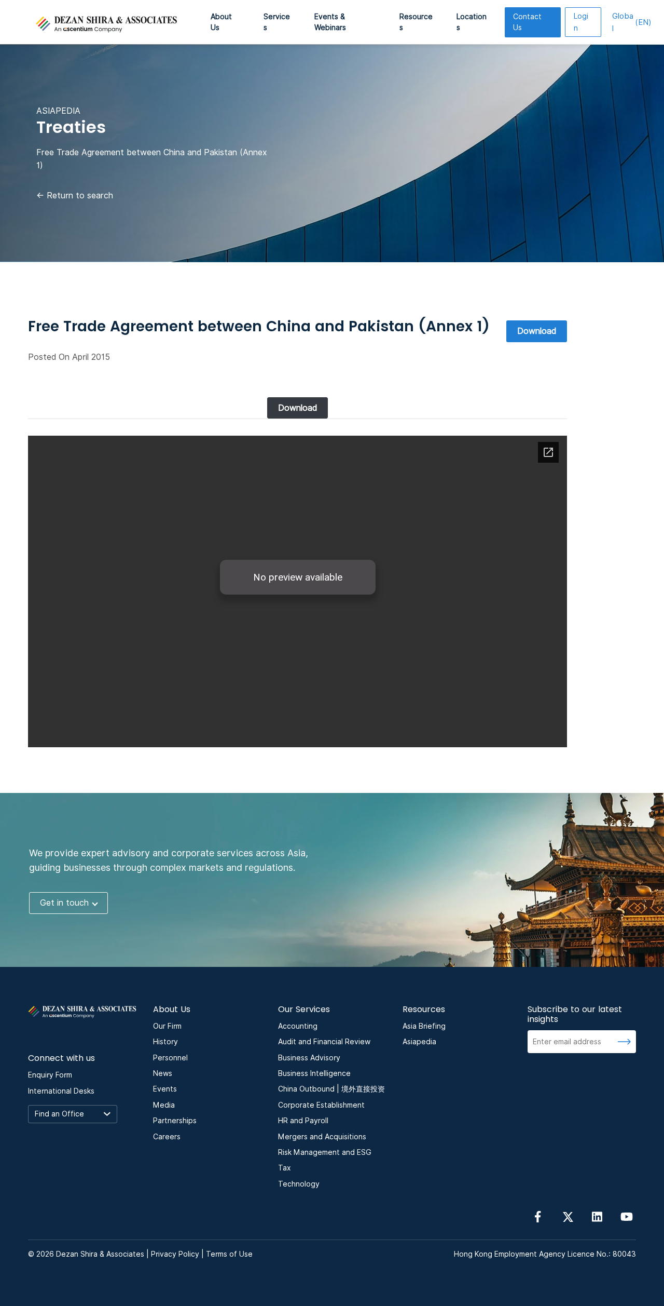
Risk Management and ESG (324, 1152)
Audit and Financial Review (324, 1042)
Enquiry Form (50, 1075)
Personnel (170, 1058)
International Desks (61, 1091)
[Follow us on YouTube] (626, 1216)
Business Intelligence (314, 1073)
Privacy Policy (175, 1254)
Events (165, 1089)
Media (164, 1105)
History (165, 1042)
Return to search (74, 195)
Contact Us (527, 22)
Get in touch (64, 903)
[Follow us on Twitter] (567, 1216)
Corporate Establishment (321, 1105)
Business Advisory (309, 1058)
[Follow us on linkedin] (597, 1216)
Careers (167, 1137)
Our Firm (167, 1026)
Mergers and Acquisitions (322, 1137)
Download (536, 331)
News (162, 1073)
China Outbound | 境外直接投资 (331, 1089)
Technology (299, 1184)
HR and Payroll (303, 1120)
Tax (284, 1168)
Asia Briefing (424, 1026)
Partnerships (175, 1120)
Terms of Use (229, 1254)
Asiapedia (419, 1042)
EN (632, 22)
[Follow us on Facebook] (538, 1216)
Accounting (297, 1026)
